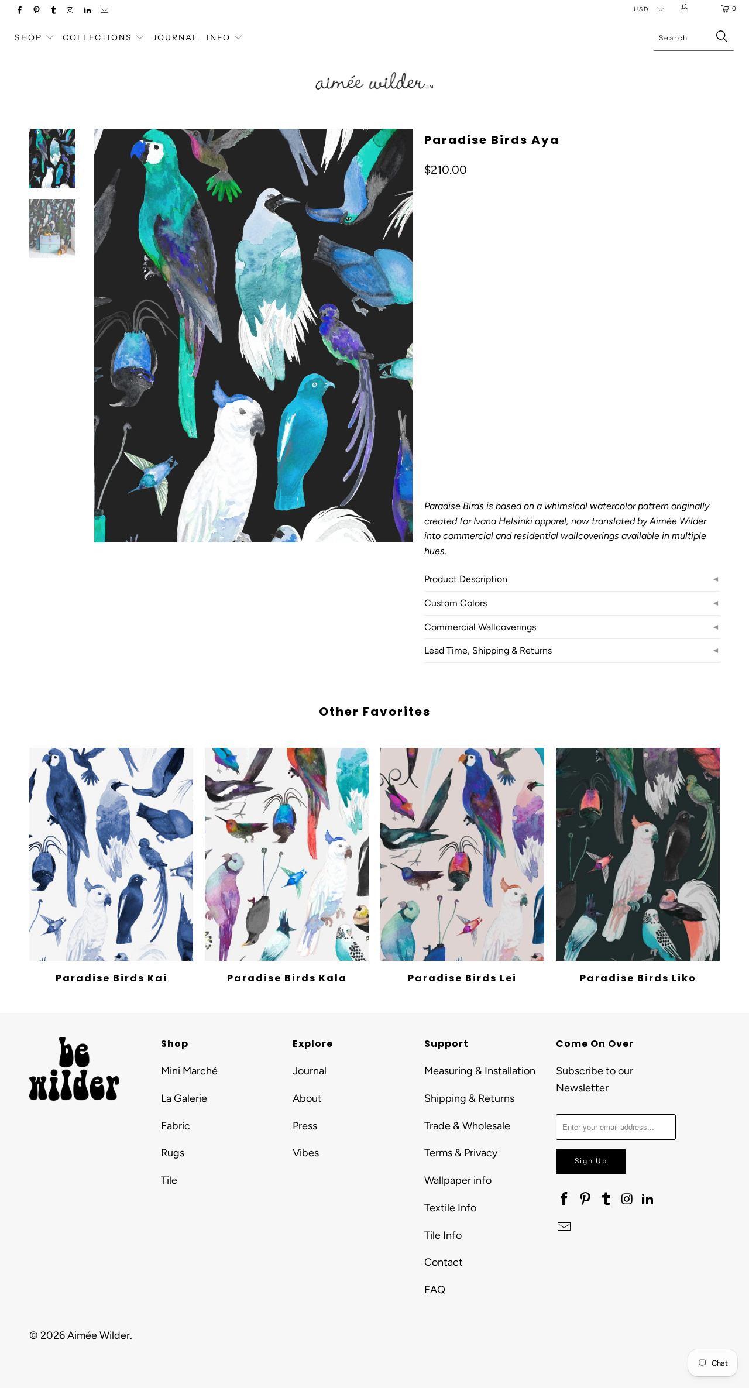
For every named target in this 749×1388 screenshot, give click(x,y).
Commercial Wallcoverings (480, 627)
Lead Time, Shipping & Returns (488, 650)
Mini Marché (189, 1070)
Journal (175, 37)
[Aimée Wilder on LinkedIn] (87, 11)
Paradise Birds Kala (287, 854)
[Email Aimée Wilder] (103, 11)
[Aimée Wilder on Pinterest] (36, 11)
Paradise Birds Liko (638, 854)
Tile (169, 1180)
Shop (28, 37)
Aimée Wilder (98, 1335)
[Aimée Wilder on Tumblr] (53, 11)
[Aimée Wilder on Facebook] (19, 11)
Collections (99, 37)
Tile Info (443, 1235)
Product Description (465, 579)
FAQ (434, 1289)
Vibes (306, 1152)
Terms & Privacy (460, 1152)
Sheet (526, 366)
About (307, 1098)
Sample (482, 366)
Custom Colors (455, 603)
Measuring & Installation (479, 1070)
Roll (440, 366)
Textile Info (450, 1207)
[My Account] (686, 9)
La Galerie (184, 1098)
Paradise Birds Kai (111, 854)
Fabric (175, 1125)
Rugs (172, 1152)
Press (305, 1125)
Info (219, 37)
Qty (430, 400)
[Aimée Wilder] (375, 67)
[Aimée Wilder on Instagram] (70, 11)
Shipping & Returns (469, 1098)
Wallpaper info (458, 1180)
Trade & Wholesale (467, 1125)
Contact (443, 1262)
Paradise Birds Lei (462, 854)
